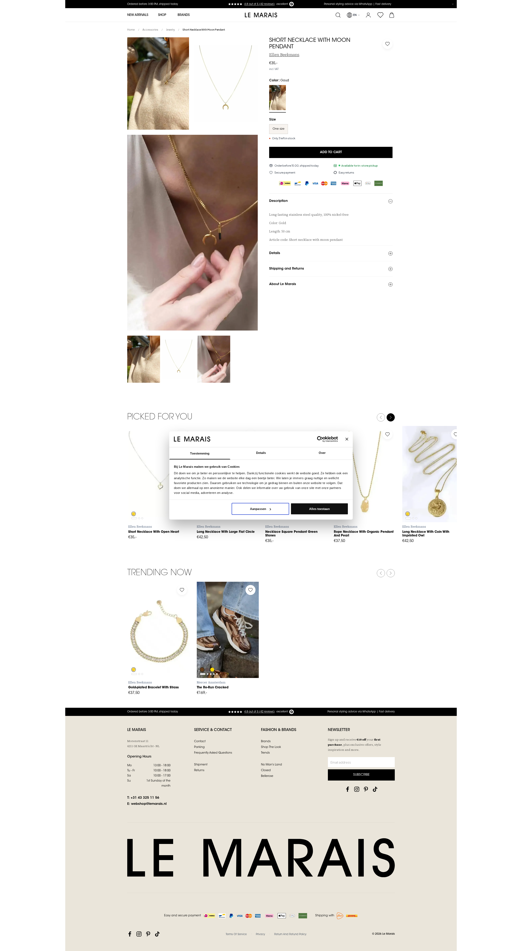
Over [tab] (322, 452)
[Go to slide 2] (139, 494)
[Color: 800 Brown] (202, 659)
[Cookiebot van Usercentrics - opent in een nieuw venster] (320, 439)
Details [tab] (261, 452)
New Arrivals (137, 15)
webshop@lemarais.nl (149, 804)
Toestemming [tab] (199, 453)
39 (231, 650)
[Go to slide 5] (217, 640)
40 (240, 650)
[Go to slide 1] (134, 494)
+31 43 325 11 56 (145, 798)
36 (204, 650)
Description (278, 201)
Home (131, 29)
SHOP (162, 15)
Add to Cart (331, 152)
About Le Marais (282, 284)
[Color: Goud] (134, 503)
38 (222, 650)
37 (213, 650)
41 (249, 650)
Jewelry (170, 29)
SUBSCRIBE (361, 774)
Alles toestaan (319, 509)
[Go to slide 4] (214, 640)
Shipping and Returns (286, 268)
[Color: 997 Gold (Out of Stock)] (213, 659)
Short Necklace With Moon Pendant (203, 29)
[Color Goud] (277, 97)
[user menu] (368, 15)
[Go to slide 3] (142, 494)
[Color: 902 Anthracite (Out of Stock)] (207, 659)
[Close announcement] (453, 4)
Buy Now (159, 513)
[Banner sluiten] (346, 439)
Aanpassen (258, 509)
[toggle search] (338, 15)
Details (274, 253)
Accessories (150, 29)
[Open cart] (392, 15)
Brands (184, 15)
